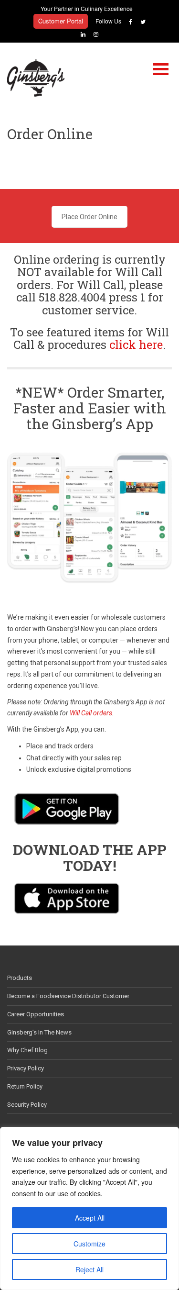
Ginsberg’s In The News (39, 1032)
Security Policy (27, 1104)
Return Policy (24, 1086)
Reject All (89, 1269)
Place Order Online (89, 217)
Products (19, 977)
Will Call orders (91, 713)
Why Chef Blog (27, 1050)
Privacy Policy (25, 1068)
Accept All (90, 1218)
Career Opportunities (35, 1014)
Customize (89, 1243)
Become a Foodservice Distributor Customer (68, 996)
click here (136, 344)
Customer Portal (60, 20)
